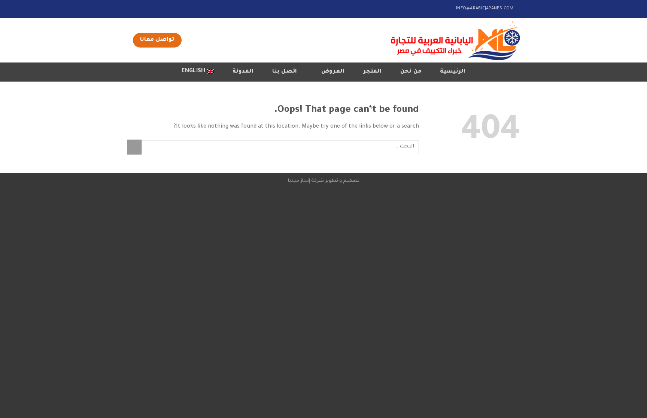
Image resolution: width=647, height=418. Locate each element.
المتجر (372, 72)
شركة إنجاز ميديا (306, 181)
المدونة (243, 72)
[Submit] (134, 147)
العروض (332, 72)
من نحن (410, 72)
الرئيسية (452, 72)
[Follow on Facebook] (145, 8)
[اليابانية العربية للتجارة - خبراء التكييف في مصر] (455, 40)
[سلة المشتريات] (135, 70)
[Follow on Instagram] (138, 8)
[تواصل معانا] (130, 8)
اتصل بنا (284, 72)
